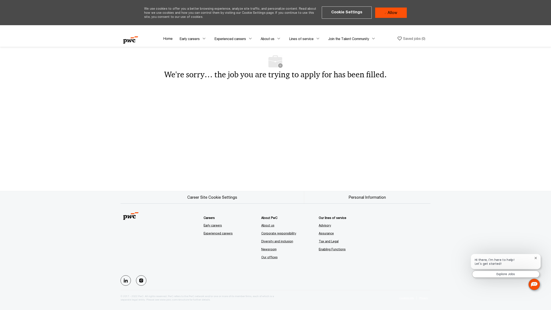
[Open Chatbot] (534, 284)
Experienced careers (218, 233)
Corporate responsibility (278, 233)
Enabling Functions (332, 249)
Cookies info (406, 297)
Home (168, 38)
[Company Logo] (141, 38)
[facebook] (126, 280)
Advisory (325, 225)
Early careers (213, 225)
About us (267, 225)
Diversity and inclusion (277, 241)
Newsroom (269, 249)
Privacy (423, 297)
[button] (347, 12)
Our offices (269, 257)
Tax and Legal (329, 241)
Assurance (326, 233)
